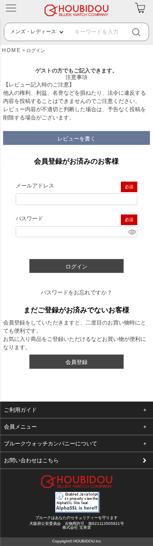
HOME (11, 50)
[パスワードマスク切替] (131, 232)
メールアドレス (35, 185)
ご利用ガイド (20, 410)
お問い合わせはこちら (31, 460)
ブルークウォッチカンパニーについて (50, 443)
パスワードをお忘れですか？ (76, 292)
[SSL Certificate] (77, 511)
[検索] (143, 32)
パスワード (29, 218)
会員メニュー (20, 426)
